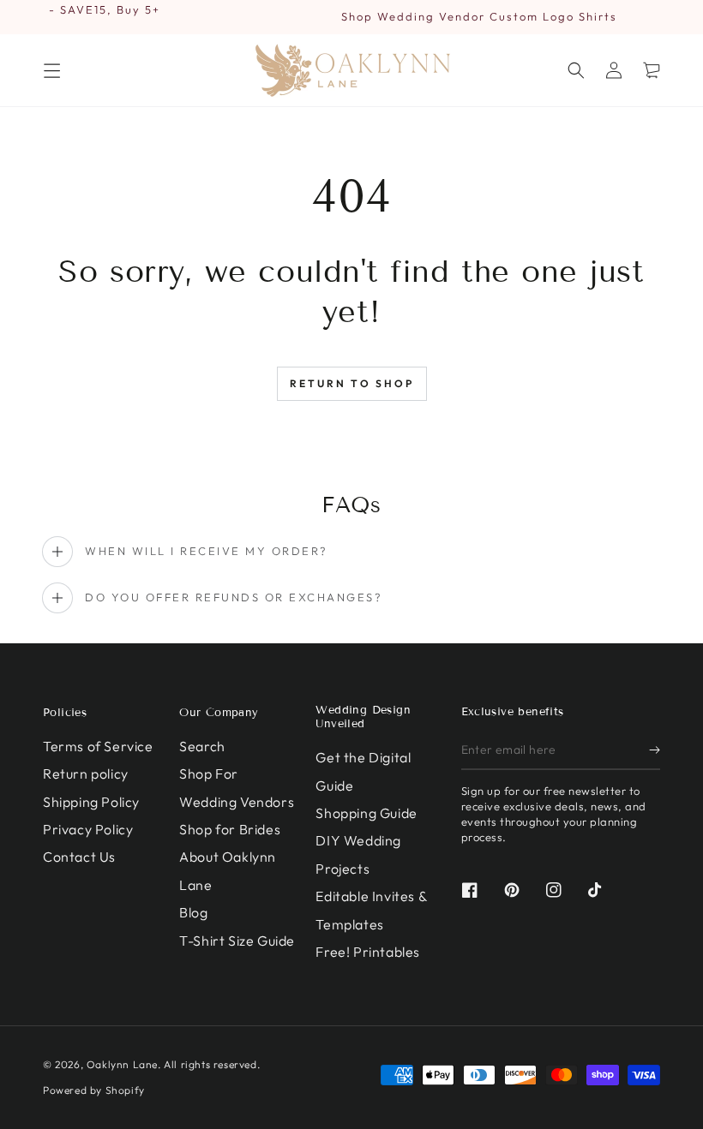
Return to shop (352, 383)
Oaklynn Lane (122, 1064)
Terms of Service (98, 746)
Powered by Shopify (94, 1090)
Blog (193, 912)
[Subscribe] (654, 750)
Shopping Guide (366, 812)
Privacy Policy (88, 829)
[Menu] (51, 70)
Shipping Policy (91, 801)
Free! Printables (367, 951)
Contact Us (79, 856)
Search (202, 746)
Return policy (86, 773)
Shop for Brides (229, 829)
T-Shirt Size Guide (237, 940)
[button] (576, 70)
